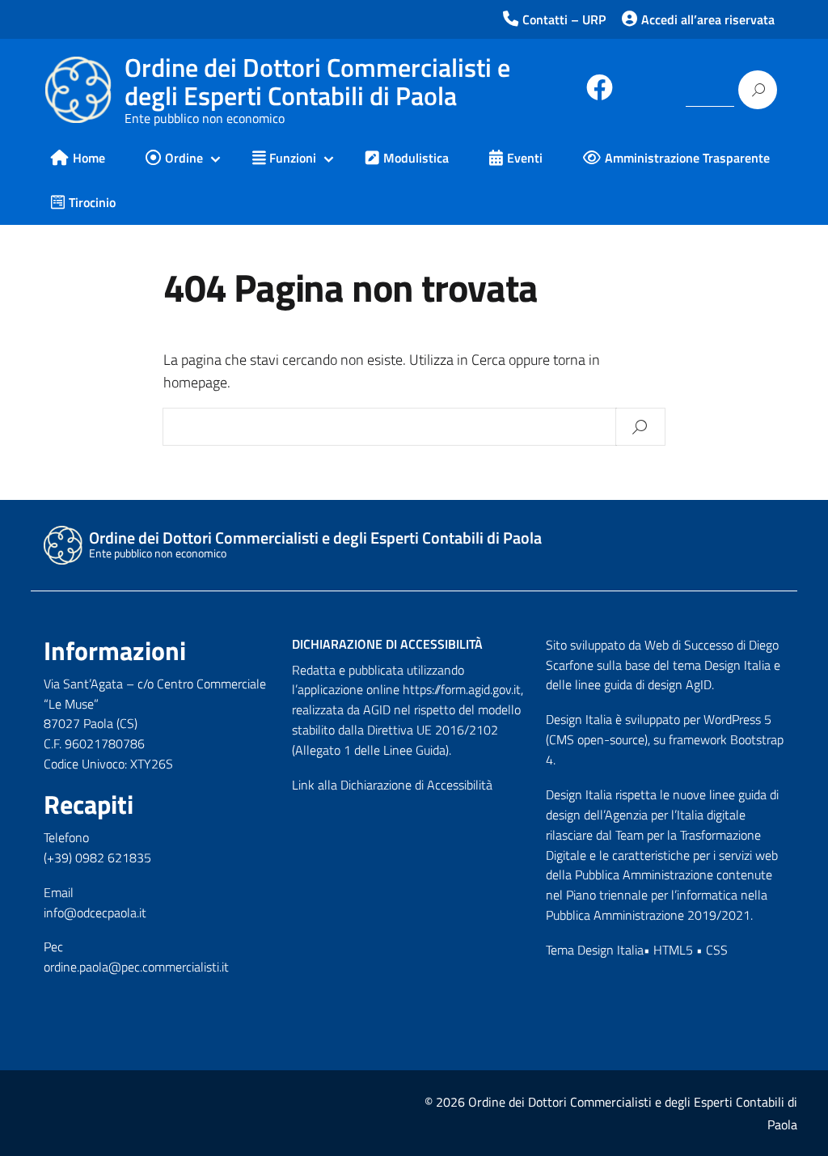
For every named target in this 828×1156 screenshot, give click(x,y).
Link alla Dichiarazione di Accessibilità (392, 784)
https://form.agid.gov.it (462, 689)
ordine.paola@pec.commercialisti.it (136, 966)
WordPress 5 (737, 719)
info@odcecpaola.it (95, 912)
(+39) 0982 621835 (97, 857)
